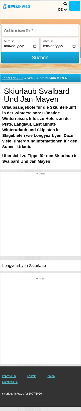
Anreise (9, 41)
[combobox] (40, 31)
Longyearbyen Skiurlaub (24, 265)
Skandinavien (12, 78)
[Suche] (65, 3)
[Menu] (74, 6)
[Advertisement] (40, 215)
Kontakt (31, 376)
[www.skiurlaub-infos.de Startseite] (17, 6)
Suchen (40, 57)
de (60, 9)
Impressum (9, 376)
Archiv (51, 376)
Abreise (48, 41)
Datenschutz (10, 382)
